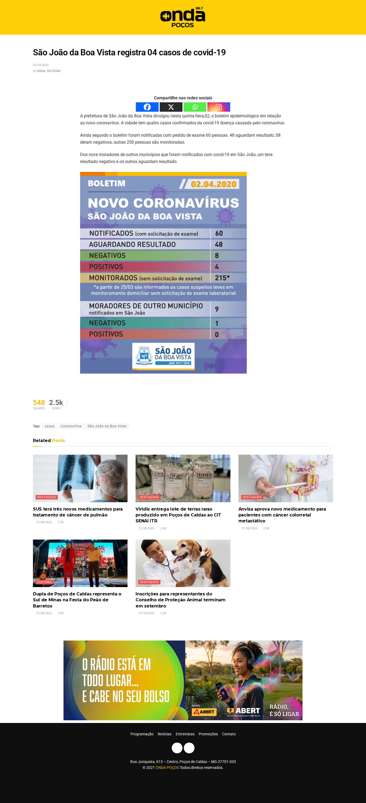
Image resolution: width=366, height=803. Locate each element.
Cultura (44, 582)
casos (50, 426)
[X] (171, 107)
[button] (327, 17)
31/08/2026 (43, 522)
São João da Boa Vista (107, 426)
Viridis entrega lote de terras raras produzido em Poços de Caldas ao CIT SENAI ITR (178, 515)
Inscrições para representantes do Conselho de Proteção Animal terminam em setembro (180, 600)
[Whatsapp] (195, 107)
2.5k (60, 522)
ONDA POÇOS (168, 767)
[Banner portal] (183, 680)
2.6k (163, 528)
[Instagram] (218, 107)
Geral (41, 71)
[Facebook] (147, 107)
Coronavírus (71, 426)
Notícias (54, 71)
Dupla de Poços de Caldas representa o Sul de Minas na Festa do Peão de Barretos (77, 600)
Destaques (46, 497)
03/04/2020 (40, 65)
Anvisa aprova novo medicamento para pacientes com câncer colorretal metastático (282, 515)
